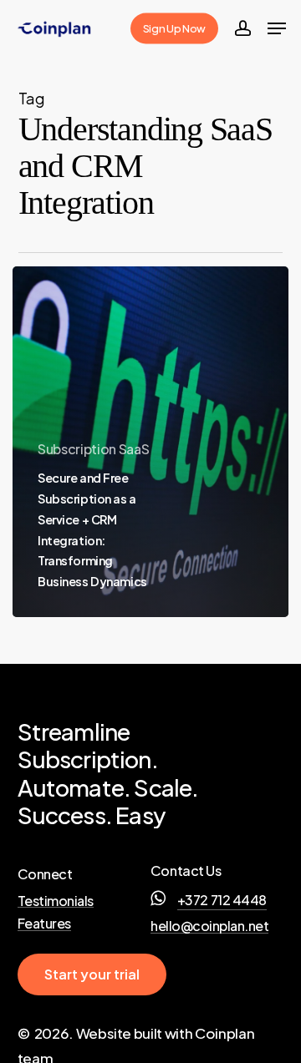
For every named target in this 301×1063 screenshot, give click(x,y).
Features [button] (44, 923)
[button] (277, 28)
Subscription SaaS (93, 449)
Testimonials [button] (56, 901)
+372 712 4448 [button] (222, 900)
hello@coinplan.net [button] (209, 926)
